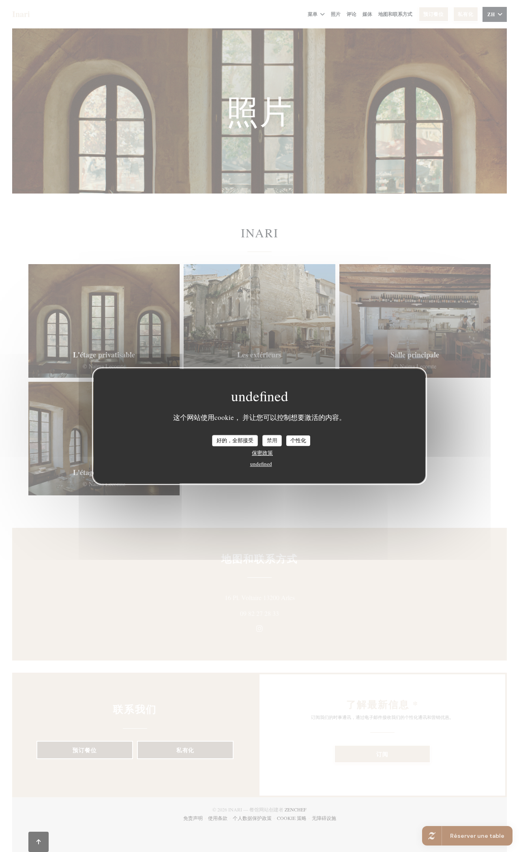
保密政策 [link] (262, 452)
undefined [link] (261, 463)
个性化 (298, 440)
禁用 (272, 440)
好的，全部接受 (235, 440)
